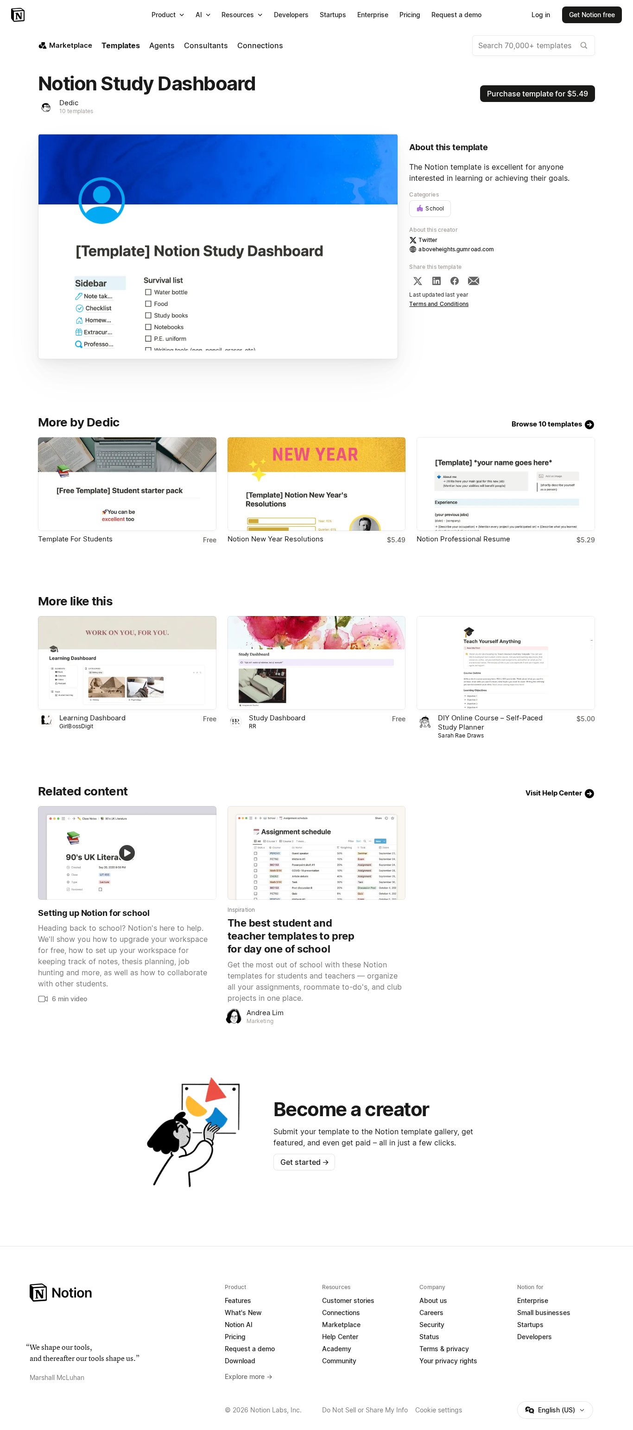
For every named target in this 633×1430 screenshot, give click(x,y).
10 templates (76, 111)
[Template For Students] (127, 484)
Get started (304, 1162)
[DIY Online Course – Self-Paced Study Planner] (506, 663)
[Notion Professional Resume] (506, 484)
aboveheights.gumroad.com (456, 249)
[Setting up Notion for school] (127, 853)
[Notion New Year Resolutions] (317, 484)
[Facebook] (454, 281)
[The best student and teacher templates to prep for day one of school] (317, 853)
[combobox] (533, 45)
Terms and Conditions (438, 303)
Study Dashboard (277, 717)
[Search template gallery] (583, 45)
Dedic (68, 102)
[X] (417, 281)
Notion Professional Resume (463, 538)
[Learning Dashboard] (127, 663)
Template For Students (75, 538)
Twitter (427, 239)
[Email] (473, 281)
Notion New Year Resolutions (275, 538)
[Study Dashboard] (317, 663)
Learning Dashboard (92, 717)
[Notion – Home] (18, 15)
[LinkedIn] (436, 281)
